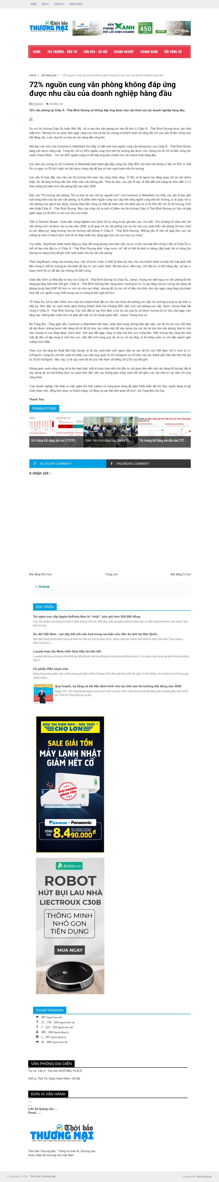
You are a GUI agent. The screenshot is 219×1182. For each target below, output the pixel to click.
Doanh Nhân (149, 51)
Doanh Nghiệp (124, 51)
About (45, 4)
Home (34, 4)
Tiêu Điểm (39, 61)
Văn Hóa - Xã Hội (95, 51)
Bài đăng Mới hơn (40, 574)
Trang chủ (111, 574)
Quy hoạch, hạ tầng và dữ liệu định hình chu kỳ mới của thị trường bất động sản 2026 (118, 686)
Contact (59, 4)
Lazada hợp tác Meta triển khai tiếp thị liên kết (67, 651)
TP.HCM (43, 587)
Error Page (76, 4)
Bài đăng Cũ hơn (181, 574)
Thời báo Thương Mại (43, 1176)
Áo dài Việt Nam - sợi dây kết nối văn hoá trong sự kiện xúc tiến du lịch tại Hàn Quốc (95, 634)
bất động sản (56, 104)
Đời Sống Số (173, 51)
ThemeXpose (204, 1176)
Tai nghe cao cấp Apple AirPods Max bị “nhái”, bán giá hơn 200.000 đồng (86, 616)
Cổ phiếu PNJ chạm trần (50, 669)
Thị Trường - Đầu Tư (62, 51)
